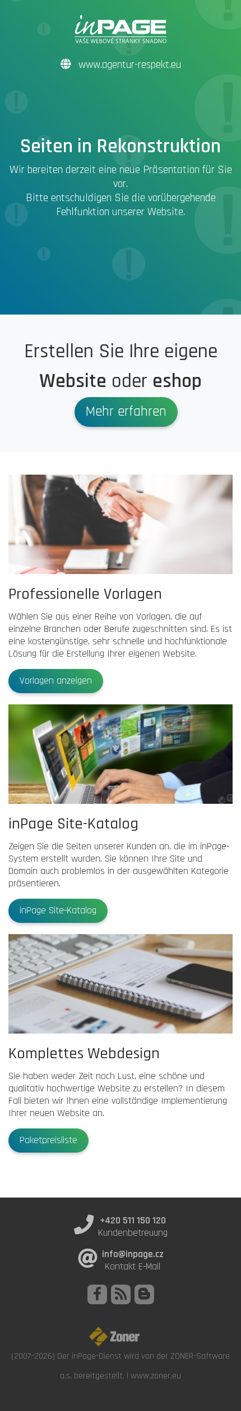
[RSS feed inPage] (121, 1294)
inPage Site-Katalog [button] (58, 910)
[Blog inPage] (144, 1294)
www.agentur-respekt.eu (128, 65)
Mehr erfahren (126, 412)
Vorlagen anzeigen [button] (56, 681)
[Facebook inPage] (97, 1294)
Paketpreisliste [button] (48, 1140)
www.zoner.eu (156, 1375)
